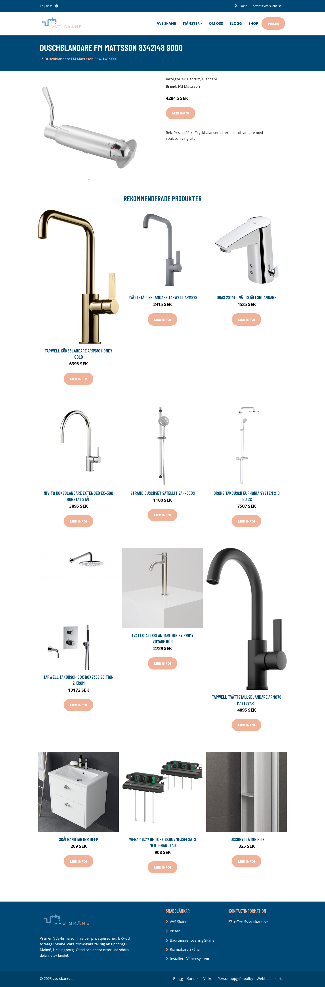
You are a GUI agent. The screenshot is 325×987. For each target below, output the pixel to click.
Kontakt (193, 978)
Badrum (193, 79)
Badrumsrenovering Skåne (192, 940)
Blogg (235, 23)
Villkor (208, 978)
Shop (253, 23)
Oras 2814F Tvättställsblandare (246, 297)
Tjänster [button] (191, 23)
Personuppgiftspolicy (235, 978)
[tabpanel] (89, 125)
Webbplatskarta (270, 978)
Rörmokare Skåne (185, 949)
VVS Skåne (166, 23)
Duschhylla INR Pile (246, 839)
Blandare (209, 79)
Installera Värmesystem (189, 958)
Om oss (216, 23)
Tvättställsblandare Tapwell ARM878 (162, 297)
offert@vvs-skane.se (267, 6)
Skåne (243, 6)
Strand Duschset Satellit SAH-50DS (162, 493)
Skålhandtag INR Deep (78, 839)
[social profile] (57, 6)
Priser (273, 23)
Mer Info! (180, 113)
